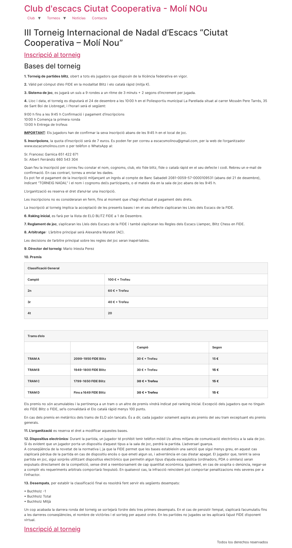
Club (31, 18)
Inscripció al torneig (52, 54)
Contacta (99, 18)
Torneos (53, 18)
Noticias (79, 18)
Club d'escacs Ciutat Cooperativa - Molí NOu (115, 8)
